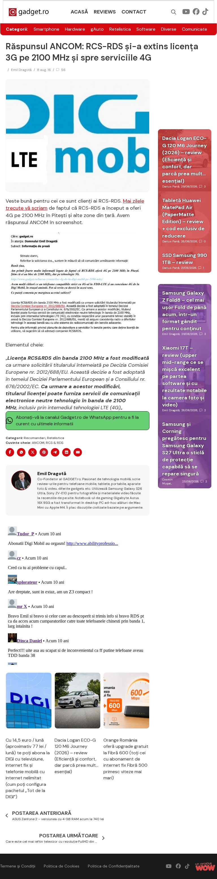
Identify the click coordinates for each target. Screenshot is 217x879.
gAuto (97, 29)
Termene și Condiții (17, 866)
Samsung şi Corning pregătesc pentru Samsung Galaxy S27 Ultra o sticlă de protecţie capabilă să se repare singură (184, 449)
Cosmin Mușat (167, 481)
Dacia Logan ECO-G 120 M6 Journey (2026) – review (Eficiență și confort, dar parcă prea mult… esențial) (76, 756)
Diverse (168, 29)
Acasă (79, 11)
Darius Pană (170, 186)
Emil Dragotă (21, 70)
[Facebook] (10, 452)
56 (63, 70)
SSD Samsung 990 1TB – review (184, 259)
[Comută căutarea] (173, 12)
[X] (32, 452)
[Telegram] (55, 452)
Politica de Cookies (61, 866)
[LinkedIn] (66, 452)
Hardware (75, 29)
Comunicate (194, 29)
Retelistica (120, 29)
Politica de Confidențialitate (114, 866)
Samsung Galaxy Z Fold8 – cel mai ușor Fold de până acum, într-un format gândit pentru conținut (184, 311)
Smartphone (46, 29)
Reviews (105, 11)
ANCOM (38, 442)
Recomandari (34, 438)
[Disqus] (77, 594)
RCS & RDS (54, 442)
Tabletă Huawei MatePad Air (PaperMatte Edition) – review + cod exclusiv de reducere (183, 218)
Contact (133, 11)
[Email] (77, 452)
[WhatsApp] (21, 452)
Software (145, 29)
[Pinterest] (44, 452)
